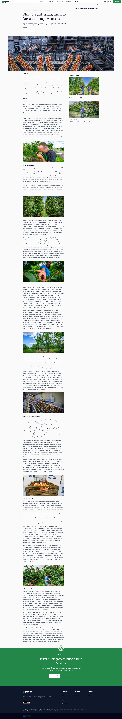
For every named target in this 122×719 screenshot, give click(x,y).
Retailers (64, 701)
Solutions (40, 1)
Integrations (50, 1)
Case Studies (60, 1)
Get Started (116, 1)
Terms (57, 716)
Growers (64, 695)
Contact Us (67, 676)
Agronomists (65, 698)
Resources (68, 1)
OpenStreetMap (51, 710)
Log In (109, 1)
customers (34, 5)
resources (28, 5)
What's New (78, 701)
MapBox (57, 710)
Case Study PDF (27, 31)
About (76, 1)
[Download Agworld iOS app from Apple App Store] (26, 702)
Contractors (65, 703)
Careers (90, 701)
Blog (76, 698)
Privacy (52, 716)
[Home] (23, 5)
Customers (77, 695)
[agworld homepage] (7, 1)
